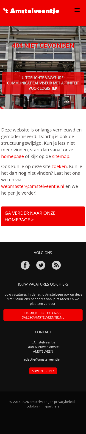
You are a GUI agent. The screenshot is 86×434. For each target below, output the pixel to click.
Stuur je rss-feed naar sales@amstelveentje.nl (43, 315)
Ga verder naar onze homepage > (30, 216)
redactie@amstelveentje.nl (43, 359)
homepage (12, 156)
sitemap (60, 156)
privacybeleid (64, 401)
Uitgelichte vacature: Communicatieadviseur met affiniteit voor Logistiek (43, 83)
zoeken (59, 166)
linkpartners (50, 406)
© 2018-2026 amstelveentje (30, 401)
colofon (32, 406)
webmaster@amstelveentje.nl (32, 186)
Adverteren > (43, 371)
